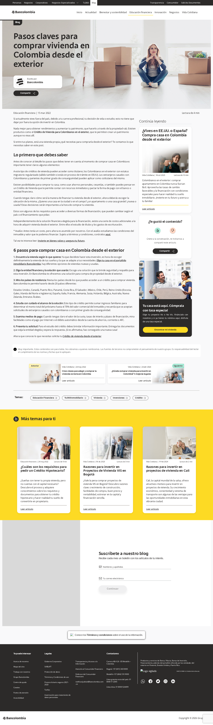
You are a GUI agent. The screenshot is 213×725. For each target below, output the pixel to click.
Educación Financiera (45, 397)
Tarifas (47, 690)
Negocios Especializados (65, 2)
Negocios (28, 2)
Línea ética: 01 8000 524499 (117, 687)
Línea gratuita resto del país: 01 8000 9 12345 (118, 680)
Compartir (28, 93)
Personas (17, 2)
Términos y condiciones (99, 635)
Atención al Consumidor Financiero (89, 669)
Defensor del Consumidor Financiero (85, 675)
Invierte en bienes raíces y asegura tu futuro (61, 240)
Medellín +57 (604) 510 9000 (117, 674)
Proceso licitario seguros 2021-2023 (56, 683)
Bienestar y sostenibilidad (113, 12)
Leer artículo (148, 209)
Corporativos (42, 2)
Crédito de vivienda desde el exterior (82, 336)
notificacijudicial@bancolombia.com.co (89, 683)
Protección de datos (52, 672)
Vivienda (100, 397)
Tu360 (86, 2)
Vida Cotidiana (189, 12)
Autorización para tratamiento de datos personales (57, 696)
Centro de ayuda (19, 682)
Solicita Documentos (190, 2)
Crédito (140, 397)
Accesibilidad (18, 698)
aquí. (108, 234)
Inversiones (120, 397)
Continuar (113, 589)
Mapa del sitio (18, 667)
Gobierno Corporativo (53, 661)
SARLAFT (47, 667)
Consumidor (172, 2)
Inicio (79, 12)
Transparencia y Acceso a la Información (86, 662)
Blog (94, 2)
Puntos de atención (20, 693)
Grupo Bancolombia (21, 677)
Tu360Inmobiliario (75, 397)
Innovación (160, 12)
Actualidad (91, 12)
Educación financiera (141, 12)
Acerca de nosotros (21, 661)
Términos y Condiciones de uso (56, 677)
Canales (16, 687)
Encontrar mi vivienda (165, 330)
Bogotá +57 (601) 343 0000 (117, 669)
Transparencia (157, 2)
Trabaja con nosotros (21, 672)
